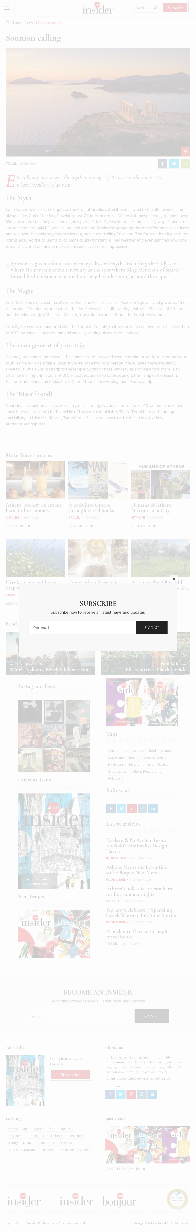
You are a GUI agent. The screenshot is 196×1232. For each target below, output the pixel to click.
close (174, 579)
